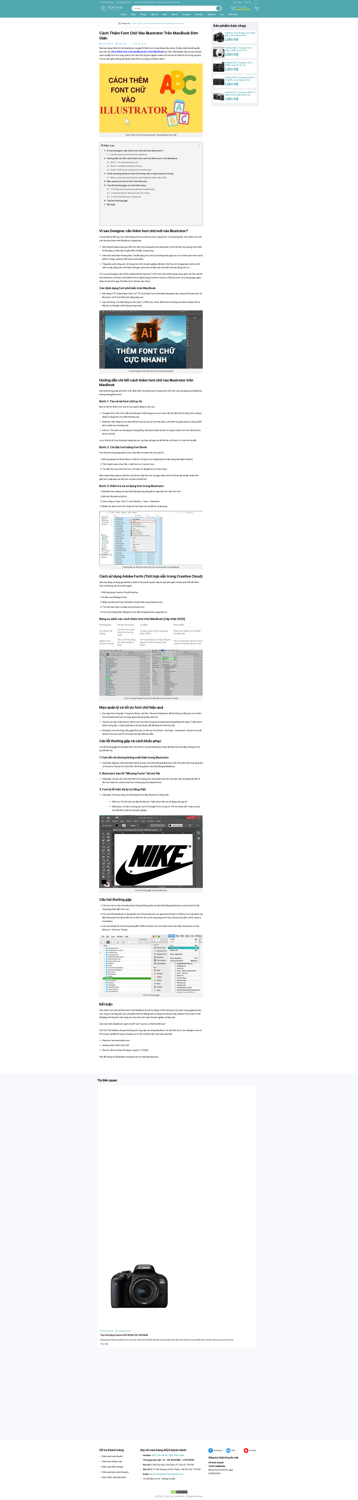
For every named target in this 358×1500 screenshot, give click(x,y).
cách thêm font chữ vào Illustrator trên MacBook (137, 51)
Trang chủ (126, 23)
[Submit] (218, 8)
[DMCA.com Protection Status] (179, 1491)
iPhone (143, 14)
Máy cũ (154, 14)
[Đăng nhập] (256, 2)
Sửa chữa (233, 14)
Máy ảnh (211, 14)
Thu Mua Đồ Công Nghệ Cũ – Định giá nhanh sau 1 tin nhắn (157, 2)
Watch (174, 14)
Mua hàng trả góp (123, 2)
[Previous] (98, 1430)
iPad (165, 14)
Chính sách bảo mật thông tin (115, 1472)
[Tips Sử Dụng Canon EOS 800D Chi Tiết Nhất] (139, 1286)
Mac (133, 14)
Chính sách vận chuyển (112, 1456)
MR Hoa (123, 44)
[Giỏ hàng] (256, 8)
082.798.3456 (176, 1455)
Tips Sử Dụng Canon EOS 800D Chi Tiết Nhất (124, 1335)
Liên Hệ (248, 2)
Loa (222, 14)
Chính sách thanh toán (111, 1461)
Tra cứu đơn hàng (106, 2)
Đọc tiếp (105, 1344)
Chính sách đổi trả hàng (112, 1466)
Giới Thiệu (237, 2)
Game (124, 14)
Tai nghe (186, 14)
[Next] (105, 1430)
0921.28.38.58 (160, 1455)
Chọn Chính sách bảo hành (113, 1477)
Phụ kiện (199, 14)
